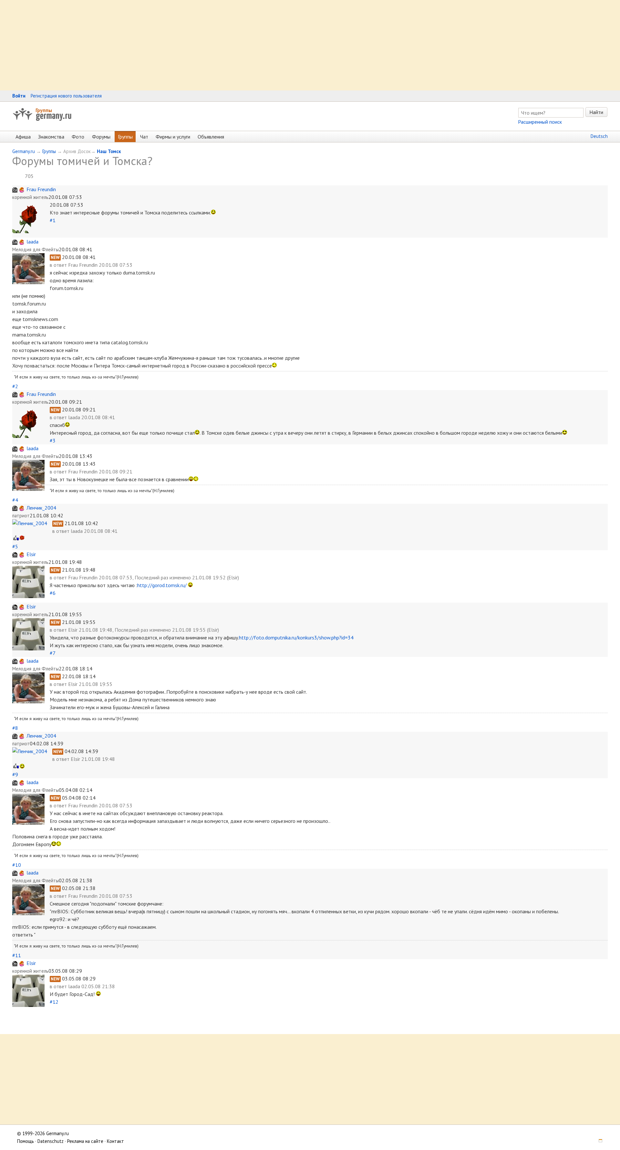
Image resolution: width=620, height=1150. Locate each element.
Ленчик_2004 (41, 507)
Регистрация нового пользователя (66, 96)
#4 (15, 500)
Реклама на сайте (85, 1141)
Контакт (115, 1141)
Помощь (25, 1141)
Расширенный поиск (540, 122)
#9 (15, 774)
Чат (144, 136)
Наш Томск (109, 151)
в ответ (59, 265)
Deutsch (599, 136)
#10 (16, 865)
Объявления (211, 136)
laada (32, 241)
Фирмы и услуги (173, 136)
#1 (53, 220)
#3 (53, 440)
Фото (78, 136)
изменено (180, 577)
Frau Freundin (41, 189)
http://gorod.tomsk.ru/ (162, 585)
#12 (54, 1002)
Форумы (101, 136)
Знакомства (51, 136)
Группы (44, 110)
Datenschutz (50, 1141)
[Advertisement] (194, 45)
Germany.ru (23, 151)
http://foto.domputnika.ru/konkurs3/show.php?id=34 (296, 637)
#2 (15, 386)
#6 (53, 593)
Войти (19, 96)
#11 (16, 955)
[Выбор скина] (598, 1141)
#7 (52, 653)
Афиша (23, 136)
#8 (15, 728)
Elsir (31, 554)
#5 (15, 546)
